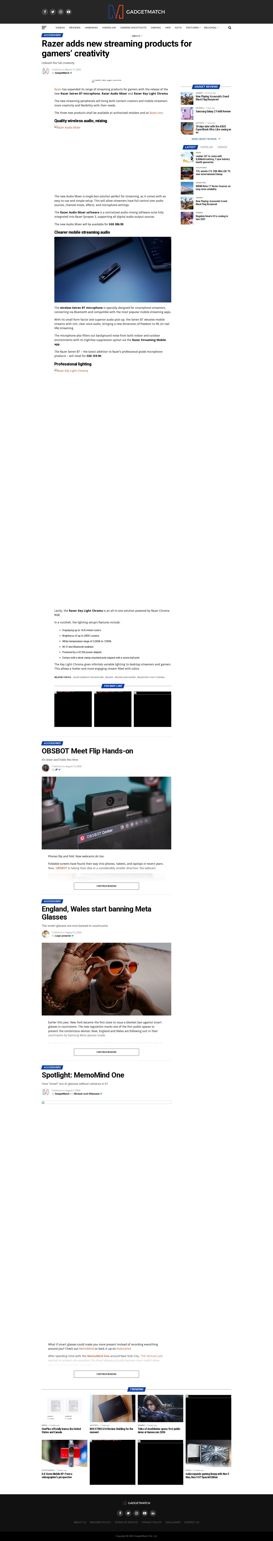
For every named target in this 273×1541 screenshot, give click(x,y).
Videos (60, 27)
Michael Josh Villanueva (86, 1094)
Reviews (74, 27)
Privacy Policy (152, 1522)
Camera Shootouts (133, 27)
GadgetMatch (62, 73)
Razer (57, 89)
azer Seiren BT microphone (89, 677)
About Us (80, 1522)
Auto (178, 27)
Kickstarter (124, 1348)
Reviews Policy (100, 1522)
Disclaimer (172, 1522)
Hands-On (109, 27)
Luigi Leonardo (63, 936)
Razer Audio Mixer (126, 677)
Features (192, 27)
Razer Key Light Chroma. (151, 677)
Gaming (156, 27)
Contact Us (191, 1522)
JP (56, 769)
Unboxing (91, 27)
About (136, 36)
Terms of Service (126, 1522)
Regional (210, 27)
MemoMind (86, 1348)
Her (167, 27)
